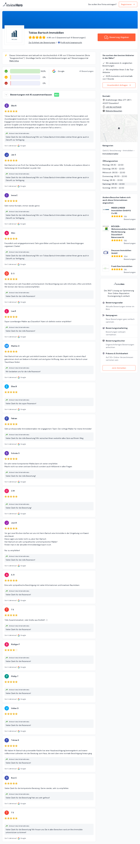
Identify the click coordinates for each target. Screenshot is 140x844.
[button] (119, 128)
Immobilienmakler (110, 154)
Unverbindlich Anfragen (117, 85)
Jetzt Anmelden (119, 368)
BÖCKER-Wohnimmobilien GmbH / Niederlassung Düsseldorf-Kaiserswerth (123, 232)
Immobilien (128, 150)
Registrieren (126, 4)
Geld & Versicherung (112, 150)
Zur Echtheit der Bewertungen (42, 42)
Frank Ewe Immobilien (121, 266)
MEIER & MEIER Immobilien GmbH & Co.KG (121, 210)
